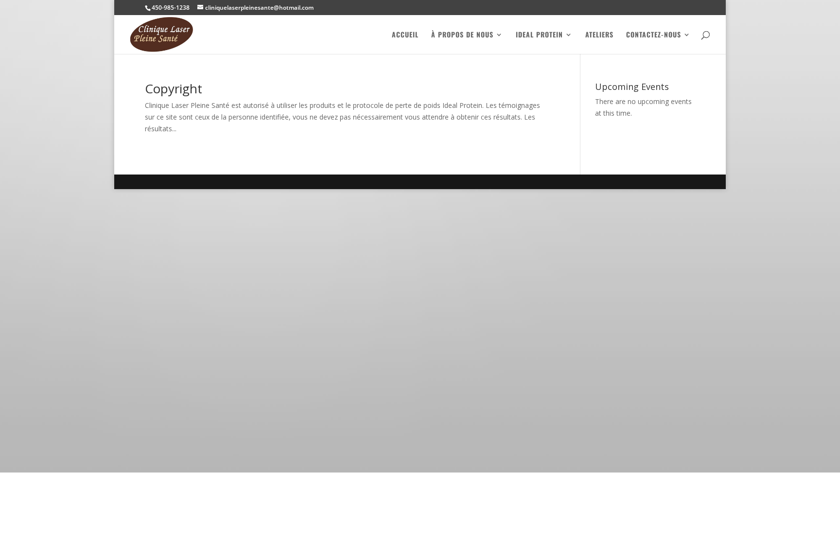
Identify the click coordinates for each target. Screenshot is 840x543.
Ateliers (599, 35)
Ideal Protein (539, 35)
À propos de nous (462, 35)
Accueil (405, 35)
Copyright (173, 88)
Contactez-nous (653, 35)
